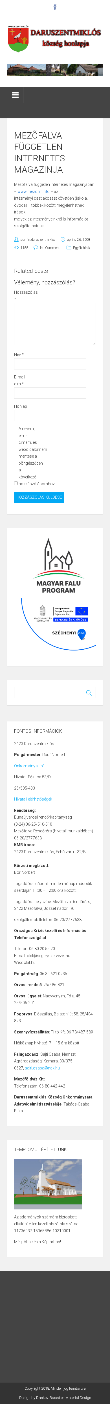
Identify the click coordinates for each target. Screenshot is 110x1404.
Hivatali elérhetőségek (33, 799)
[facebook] (55, 7)
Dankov (42, 1398)
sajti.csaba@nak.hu (42, 1068)
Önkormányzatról (29, 766)
